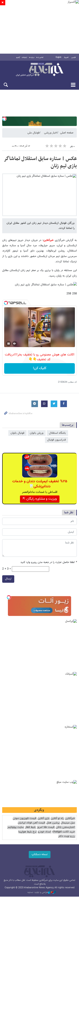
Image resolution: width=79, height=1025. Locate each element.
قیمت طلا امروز (45, 827)
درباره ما (31, 57)
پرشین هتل (52, 823)
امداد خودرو (44, 832)
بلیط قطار (30, 827)
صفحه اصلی (66, 133)
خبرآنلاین (39, 70)
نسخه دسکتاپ (40, 854)
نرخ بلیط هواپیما (27, 832)
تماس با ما (39, 57)
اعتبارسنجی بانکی (65, 827)
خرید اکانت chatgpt (63, 832)
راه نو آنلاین (57, 818)
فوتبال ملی (33, 133)
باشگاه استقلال (57, 433)
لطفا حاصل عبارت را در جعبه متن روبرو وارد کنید (48, 562)
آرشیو (18, 57)
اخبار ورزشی (50, 133)
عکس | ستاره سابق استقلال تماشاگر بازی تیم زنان (40, 162)
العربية (66, 57)
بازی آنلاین (43, 818)
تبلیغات (24, 57)
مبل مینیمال (68, 823)
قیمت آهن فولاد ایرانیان (31, 823)
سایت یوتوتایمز (15, 827)
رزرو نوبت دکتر (66, 836)
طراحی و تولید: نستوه (37, 892)
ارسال (8, 579)
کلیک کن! (39, 368)
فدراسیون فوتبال (56, 440)
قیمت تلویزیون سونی (24, 818)
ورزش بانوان (36, 433)
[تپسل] (4, 119)
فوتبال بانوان (17, 433)
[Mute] (14, 343)
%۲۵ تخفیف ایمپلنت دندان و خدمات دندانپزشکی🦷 (39, 484)
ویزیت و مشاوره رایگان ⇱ (40, 499)
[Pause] (8, 343)
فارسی (73, 57)
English (58, 57)
